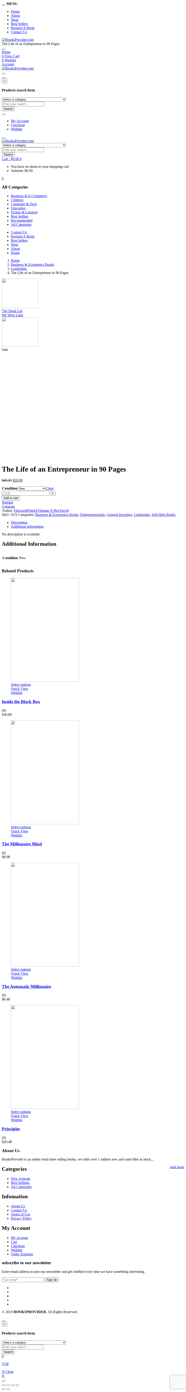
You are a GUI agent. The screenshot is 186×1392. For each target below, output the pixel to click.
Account (8, 64)
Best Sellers (19, 24)
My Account (20, 121)
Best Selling (19, 216)
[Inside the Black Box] (45, 680)
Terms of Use (20, 1214)
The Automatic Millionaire (26, 986)
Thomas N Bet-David (53, 511)
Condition (9, 488)
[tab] (97, 522)
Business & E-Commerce (29, 196)
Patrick (33, 511)
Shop (14, 20)
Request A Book (22, 28)
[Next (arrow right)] (8, 1389)
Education (18, 208)
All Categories (21, 224)
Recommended (21, 220)
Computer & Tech (24, 204)
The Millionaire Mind (22, 844)
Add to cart (11, 498)
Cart (14, 1242)
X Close (8, 1372)
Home (15, 11)
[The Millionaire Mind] (45, 823)
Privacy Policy (21, 1218)
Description (19, 522)
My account (19, 1238)
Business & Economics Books (32, 264)
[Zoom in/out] (17, 1385)
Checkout (18, 125)
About (15, 16)
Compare (8, 506)
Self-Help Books (164, 515)
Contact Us (19, 32)
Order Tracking (22, 1254)
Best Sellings (20, 1183)
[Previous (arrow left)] (3, 1389)
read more (177, 1167)
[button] (12, 159)
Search (8, 109)
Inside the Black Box (21, 701)
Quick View (19, 689)
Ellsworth (21, 511)
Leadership (19, 269)
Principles (11, 1128)
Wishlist (16, 129)
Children (17, 200)
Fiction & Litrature (24, 212)
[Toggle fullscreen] (13, 1385)
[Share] (8, 1385)
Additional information (27, 526)
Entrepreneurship (92, 515)
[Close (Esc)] (3, 1385)
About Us (18, 1206)
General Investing (119, 515)
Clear (50, 488)
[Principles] (45, 1108)
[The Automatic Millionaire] (45, 965)
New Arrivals (20, 1179)
